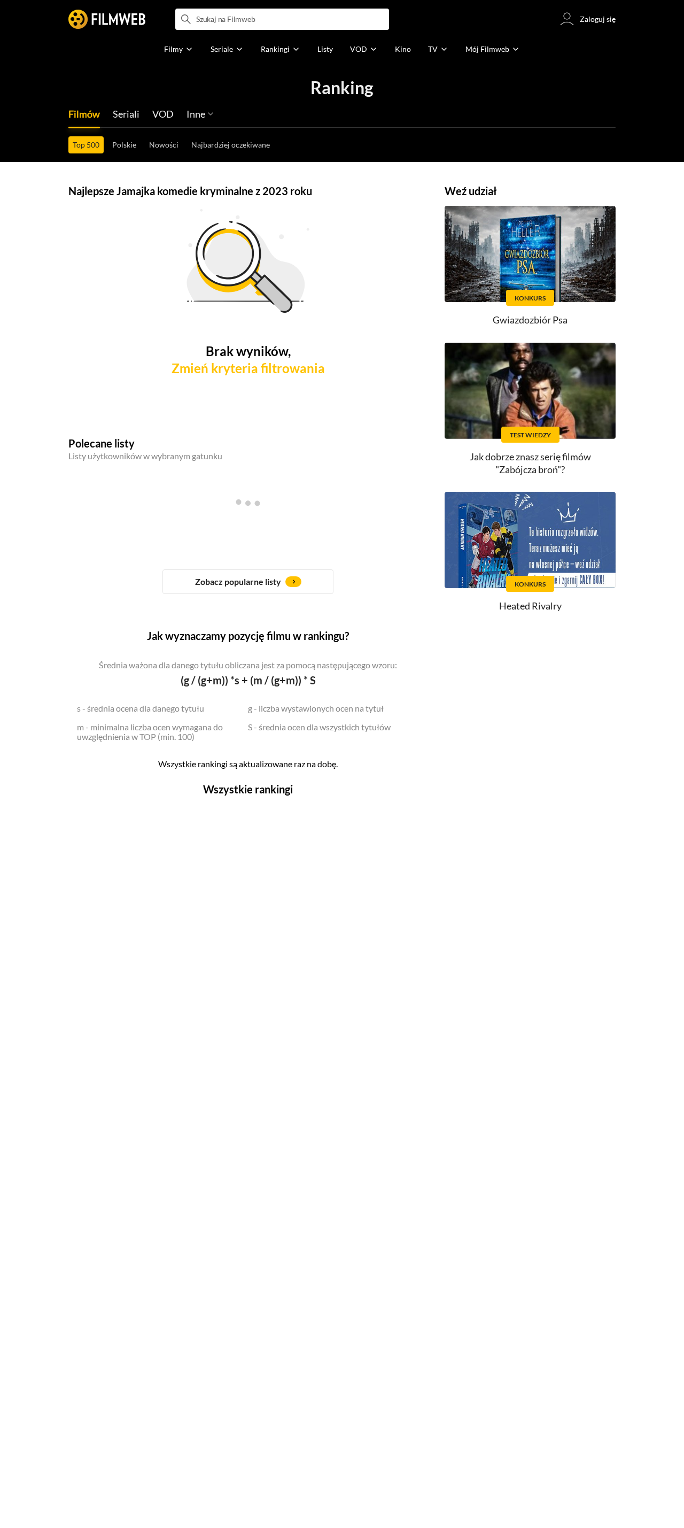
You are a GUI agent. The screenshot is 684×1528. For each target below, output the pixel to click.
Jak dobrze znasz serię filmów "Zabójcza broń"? (530, 463)
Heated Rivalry (530, 606)
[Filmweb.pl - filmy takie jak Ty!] (106, 19)
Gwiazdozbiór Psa (530, 320)
